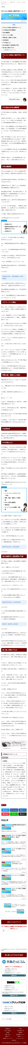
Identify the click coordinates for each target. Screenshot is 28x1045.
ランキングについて (20, 1038)
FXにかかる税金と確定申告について (12, 27)
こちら (4, 795)
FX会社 (20, 1028)
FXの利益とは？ (7, 42)
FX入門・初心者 (7, 1030)
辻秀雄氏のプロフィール (10, 50)
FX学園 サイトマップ (7, 1038)
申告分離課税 (6, 32)
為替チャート (20, 1036)
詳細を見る (14, 975)
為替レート (7, 1036)
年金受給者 (6, 40)
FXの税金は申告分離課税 (9, 30)
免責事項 (20, 1032)
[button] (22, 814)
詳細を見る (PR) (14, 995)
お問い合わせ (7, 1034)
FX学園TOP (7, 1028)
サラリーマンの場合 (8, 35)
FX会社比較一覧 (20, 1030)
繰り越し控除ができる (8, 47)
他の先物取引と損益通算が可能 (11, 45)
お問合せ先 (14, 1040)
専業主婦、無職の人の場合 (9, 37)
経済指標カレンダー (20, 1034)
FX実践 (4, 805)
